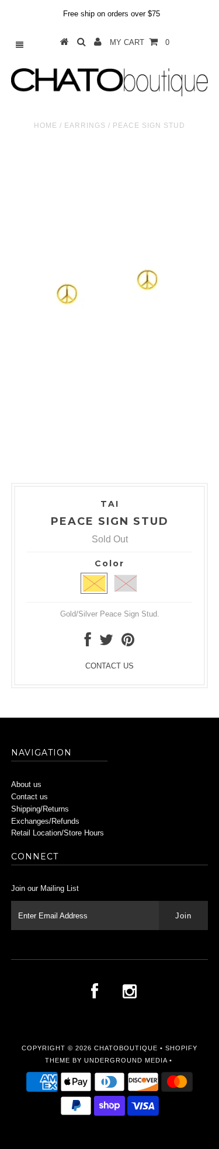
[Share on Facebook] (88, 642)
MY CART (139, 42)
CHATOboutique (126, 1047)
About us (26, 784)
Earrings (85, 125)
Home (45, 125)
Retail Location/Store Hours (57, 832)
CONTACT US (109, 665)
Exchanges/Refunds (45, 821)
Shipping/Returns (40, 809)
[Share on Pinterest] (127, 642)
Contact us (29, 796)
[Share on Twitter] (106, 642)
